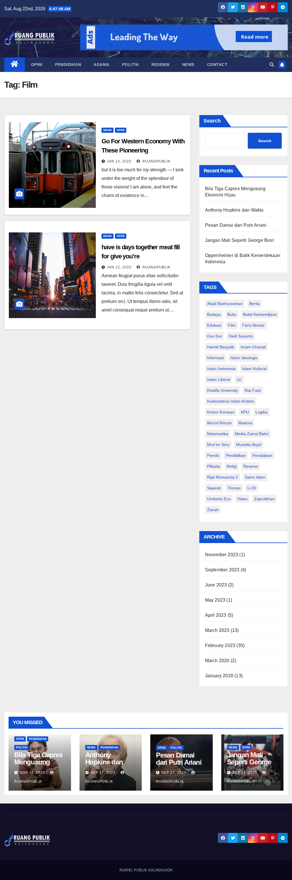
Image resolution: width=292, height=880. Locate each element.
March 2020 (217, 660)
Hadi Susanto (241, 336)
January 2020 (219, 675)
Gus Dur (214, 336)
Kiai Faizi (253, 390)
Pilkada (213, 466)
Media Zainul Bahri (252, 433)
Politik (130, 64)
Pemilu (213, 455)
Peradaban (262, 455)
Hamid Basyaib (220, 347)
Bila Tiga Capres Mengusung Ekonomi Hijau (38, 762)
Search (212, 121)
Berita (254, 303)
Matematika (217, 433)
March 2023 (217, 630)
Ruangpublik (156, 161)
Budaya (214, 314)
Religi (232, 466)
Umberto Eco (219, 499)
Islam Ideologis (243, 357)
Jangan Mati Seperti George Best (239, 240)
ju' (239, 379)
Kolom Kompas (220, 412)
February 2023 (220, 645)
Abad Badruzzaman (225, 303)
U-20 (251, 488)
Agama (102, 64)
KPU (245, 412)
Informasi (215, 357)
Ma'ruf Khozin (219, 423)
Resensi (160, 64)
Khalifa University (222, 390)
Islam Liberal (218, 379)
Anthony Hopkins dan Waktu (234, 210)
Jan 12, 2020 (119, 161)
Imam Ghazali (253, 347)
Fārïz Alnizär (253, 325)
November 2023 (221, 554)
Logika (261, 412)
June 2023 (216, 584)
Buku (231, 314)
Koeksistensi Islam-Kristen (230, 401)
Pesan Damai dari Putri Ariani (236, 225)
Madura (245, 423)
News (188, 64)
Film (232, 325)
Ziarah (213, 509)
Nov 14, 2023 (32, 773)
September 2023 (222, 569)
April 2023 (215, 615)
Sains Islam (255, 477)
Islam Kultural (254, 368)
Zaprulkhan (264, 499)
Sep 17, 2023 (103, 773)
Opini (37, 64)
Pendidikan (68, 64)
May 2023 (215, 600)
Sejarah (214, 488)
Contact (217, 64)
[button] (271, 64)
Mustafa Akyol (248, 444)
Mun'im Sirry (218, 444)
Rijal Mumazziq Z (222, 477)
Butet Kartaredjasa (260, 314)
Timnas (234, 488)
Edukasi (214, 325)
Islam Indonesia (221, 368)
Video (242, 499)
